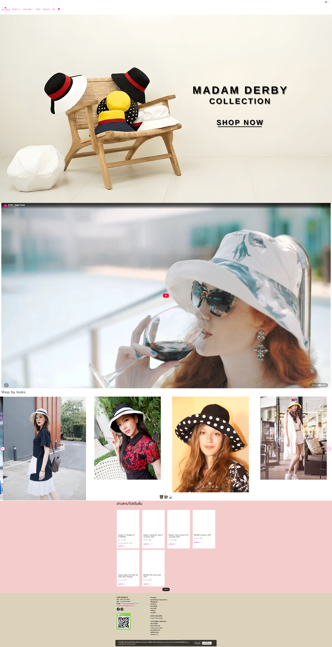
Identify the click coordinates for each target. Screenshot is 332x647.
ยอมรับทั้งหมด (207, 643)
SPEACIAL (46, 9)
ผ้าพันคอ (152, 610)
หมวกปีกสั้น (153, 606)
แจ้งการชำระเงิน (155, 626)
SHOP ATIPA (27, 9)
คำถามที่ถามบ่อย (155, 630)
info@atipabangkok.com (130, 604)
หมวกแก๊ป (153, 608)
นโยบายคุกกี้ (132, 644)
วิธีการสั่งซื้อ (154, 624)
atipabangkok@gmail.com (125, 606)
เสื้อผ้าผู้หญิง (154, 602)
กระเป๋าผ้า (153, 613)
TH (328, 2)
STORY (38, 9)
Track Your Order (156, 618)
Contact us (154, 634)
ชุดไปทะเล (153, 604)
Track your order (156, 628)
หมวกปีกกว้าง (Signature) (158, 600)
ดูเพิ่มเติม (121, 546)
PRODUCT (15, 9)
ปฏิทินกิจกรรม (154, 632)
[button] (54, 9)
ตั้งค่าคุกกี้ (197, 643)
